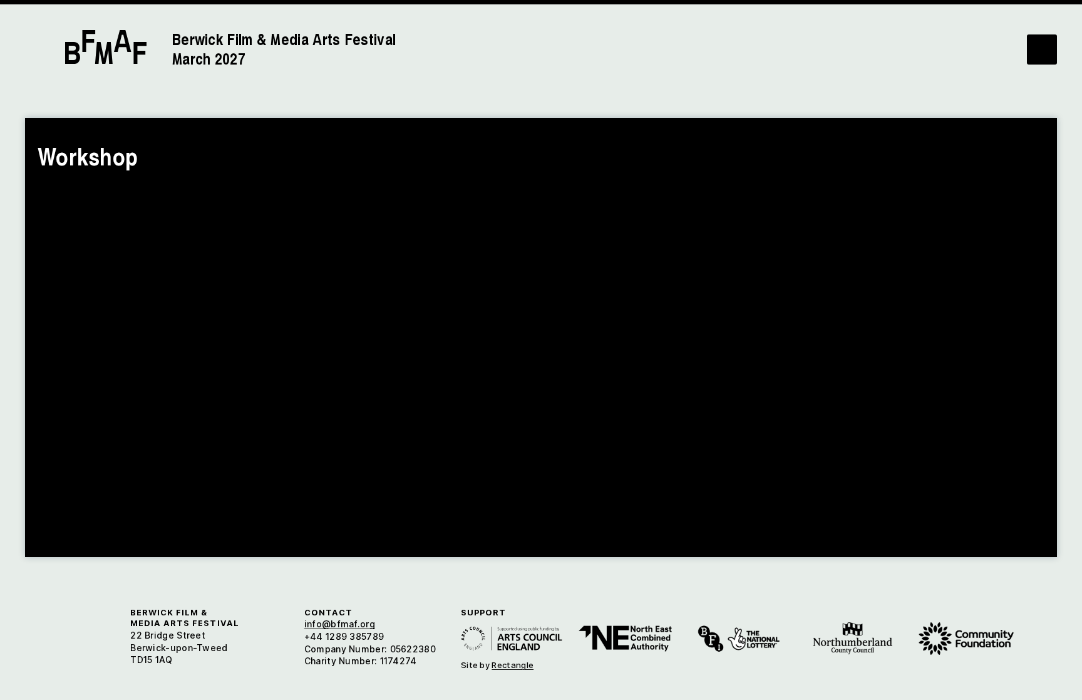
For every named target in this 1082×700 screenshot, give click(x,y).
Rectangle (512, 665)
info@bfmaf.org (339, 624)
